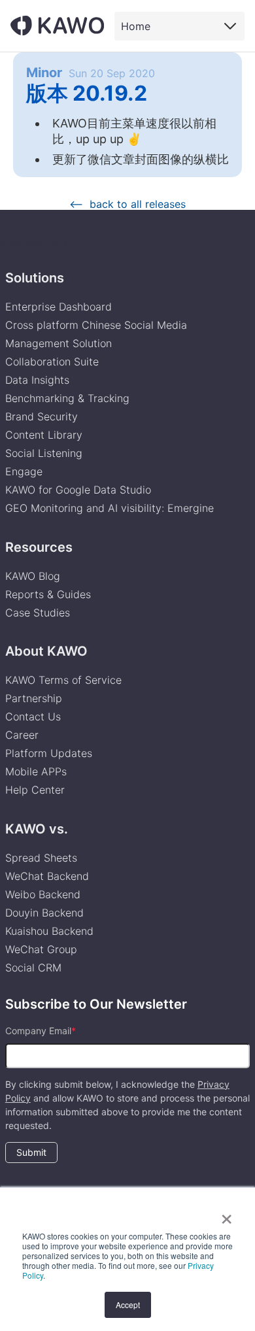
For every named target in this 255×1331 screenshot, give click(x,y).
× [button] (226, 1214)
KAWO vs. (36, 829)
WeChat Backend (47, 876)
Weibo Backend (42, 894)
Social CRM (33, 967)
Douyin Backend (44, 912)
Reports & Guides (48, 594)
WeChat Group (41, 949)
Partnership (33, 698)
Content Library (43, 434)
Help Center (35, 789)
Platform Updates (48, 753)
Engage (23, 471)
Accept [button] (128, 1304)
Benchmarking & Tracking (67, 398)
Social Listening (43, 453)
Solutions (34, 278)
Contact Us (33, 716)
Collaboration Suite (52, 361)
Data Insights (37, 379)
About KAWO (46, 651)
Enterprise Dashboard (58, 306)
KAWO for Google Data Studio (78, 489)
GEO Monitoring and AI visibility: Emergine (109, 507)
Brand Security (41, 416)
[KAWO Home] (57, 25)
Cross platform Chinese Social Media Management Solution (96, 334)
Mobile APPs (36, 771)
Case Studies (37, 612)
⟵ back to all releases (127, 204)
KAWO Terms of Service (65, 679)
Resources (39, 547)
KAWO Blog (32, 575)
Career (22, 734)
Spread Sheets (41, 857)
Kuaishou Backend (49, 930)
